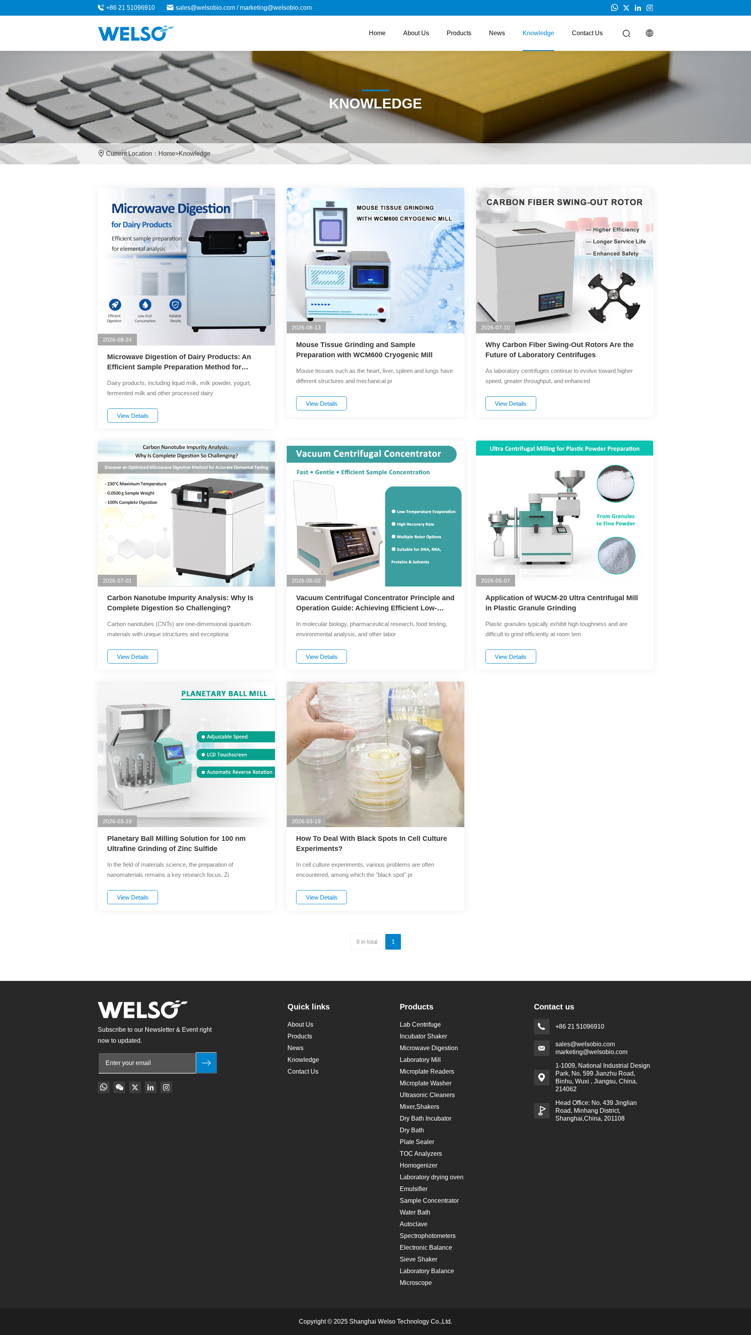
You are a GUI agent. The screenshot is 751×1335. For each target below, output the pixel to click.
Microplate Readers (427, 1071)
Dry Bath (412, 1130)
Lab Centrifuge (420, 1024)
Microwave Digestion (429, 1048)
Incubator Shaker (423, 1036)
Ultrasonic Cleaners (427, 1095)
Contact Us (587, 33)
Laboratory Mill (420, 1059)
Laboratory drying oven (432, 1177)
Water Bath (415, 1212)
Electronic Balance (426, 1247)
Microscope (416, 1282)
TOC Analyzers (421, 1153)
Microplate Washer (425, 1083)
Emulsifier (414, 1189)
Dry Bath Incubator (425, 1118)
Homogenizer (418, 1165)
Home (377, 33)
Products (459, 33)
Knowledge (538, 33)
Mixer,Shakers (419, 1106)
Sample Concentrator (429, 1200)
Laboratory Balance (427, 1271)
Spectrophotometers (428, 1235)
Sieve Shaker (418, 1259)
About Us (416, 33)
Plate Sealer (417, 1142)
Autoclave (414, 1224)
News (497, 33)
